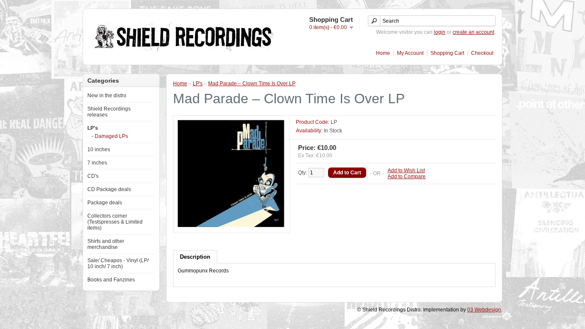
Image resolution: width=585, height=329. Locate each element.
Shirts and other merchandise (105, 244)
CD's (92, 176)
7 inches (97, 163)
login (439, 32)
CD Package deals (109, 189)
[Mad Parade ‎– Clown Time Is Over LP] (231, 225)
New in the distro (106, 96)
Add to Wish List (406, 170)
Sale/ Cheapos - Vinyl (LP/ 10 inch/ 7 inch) (118, 263)
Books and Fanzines (111, 280)
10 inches (98, 150)
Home (383, 53)
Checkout (482, 53)
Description (195, 257)
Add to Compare (407, 176)
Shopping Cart (447, 53)
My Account (410, 53)
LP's (92, 128)
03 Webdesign (484, 310)
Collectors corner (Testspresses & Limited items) (115, 222)
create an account (473, 32)
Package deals (104, 203)
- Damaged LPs (110, 136)
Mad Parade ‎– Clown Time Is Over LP (251, 84)
